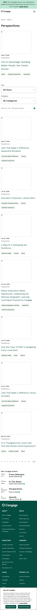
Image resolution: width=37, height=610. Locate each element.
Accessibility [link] (5, 576)
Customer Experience (8, 207)
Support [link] (21, 580)
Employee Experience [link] (25, 548)
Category (4, 96)
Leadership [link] (5, 522)
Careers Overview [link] (24, 544)
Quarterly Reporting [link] (8, 548)
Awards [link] (21, 536)
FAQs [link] (20, 555)
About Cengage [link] (6, 515)
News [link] (9, 19)
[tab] (34, 11)
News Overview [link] (23, 515)
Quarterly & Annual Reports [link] (7, 563)
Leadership (26, 74)
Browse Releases (14, 476)
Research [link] (22, 529)
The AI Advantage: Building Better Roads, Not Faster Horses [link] (15, 65)
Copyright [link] (5, 580)
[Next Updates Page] (34, 462)
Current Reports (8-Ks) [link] (9, 551)
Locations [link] (22, 583)
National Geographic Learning (10, 305)
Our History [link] (5, 518)
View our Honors (14, 499)
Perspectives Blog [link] (24, 525)
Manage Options (10, 606)
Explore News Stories (16, 484)
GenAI (3, 74)
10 (28, 461)
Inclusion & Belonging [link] (25, 551)
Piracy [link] (4, 587)
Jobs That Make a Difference (10, 156)
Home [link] (3, 19)
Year (2, 85)
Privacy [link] (4, 583)
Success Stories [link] (6, 525)
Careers (23, 156)
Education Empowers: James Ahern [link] (18, 198)
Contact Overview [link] (24, 576)
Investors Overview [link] (7, 544)
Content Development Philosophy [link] (8, 530)
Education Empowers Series (10, 203)
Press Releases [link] (23, 522)
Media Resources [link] (24, 518)
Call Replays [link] (5, 558)
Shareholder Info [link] (7, 568)
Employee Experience (14, 74)
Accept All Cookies (24, 606)
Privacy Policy (23, 603)
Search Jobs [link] (23, 558)
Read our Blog (13, 492)
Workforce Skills (6, 253)
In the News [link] (22, 532)
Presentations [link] (6, 555)
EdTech (4, 451)
